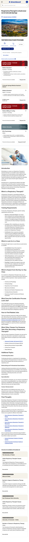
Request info (22, 79)
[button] (21, 44)
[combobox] (16, 5)
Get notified (5, 55)
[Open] (26, 5)
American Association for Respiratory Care (11, 319)
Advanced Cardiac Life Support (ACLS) (14, 341)
